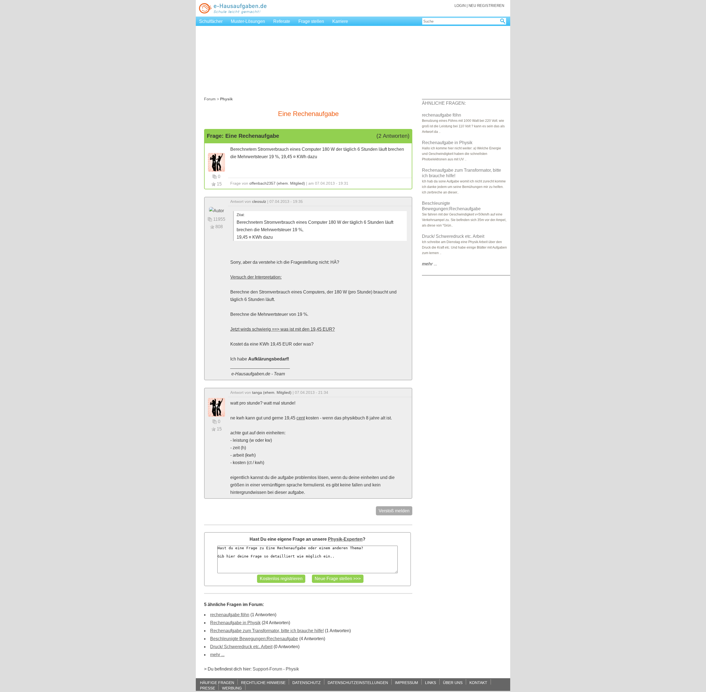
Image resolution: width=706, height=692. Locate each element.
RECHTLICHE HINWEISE (263, 682)
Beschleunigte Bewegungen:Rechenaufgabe (254, 638)
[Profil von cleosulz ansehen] (216, 210)
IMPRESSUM (406, 682)
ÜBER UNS (452, 682)
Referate (281, 21)
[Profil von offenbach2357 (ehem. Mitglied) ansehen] (216, 162)
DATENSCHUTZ (306, 682)
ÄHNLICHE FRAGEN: (444, 103)
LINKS (430, 682)
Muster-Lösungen (248, 21)
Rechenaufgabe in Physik (235, 622)
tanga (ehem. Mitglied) (272, 392)
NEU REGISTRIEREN (486, 6)
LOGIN (460, 6)
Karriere (340, 21)
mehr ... (217, 654)
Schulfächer (211, 21)
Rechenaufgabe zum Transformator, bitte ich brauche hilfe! (267, 630)
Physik (292, 669)
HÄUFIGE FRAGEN (217, 682)
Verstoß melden (394, 510)
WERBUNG (232, 688)
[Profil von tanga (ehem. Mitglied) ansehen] (216, 407)
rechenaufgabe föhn (229, 614)
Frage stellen (311, 21)
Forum (210, 99)
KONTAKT (478, 682)
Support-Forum (267, 669)
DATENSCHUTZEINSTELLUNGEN (358, 682)
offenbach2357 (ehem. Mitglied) (277, 183)
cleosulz (259, 201)
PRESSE (207, 688)
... (429, 264)
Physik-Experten (345, 539)
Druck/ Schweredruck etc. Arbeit (241, 646)
